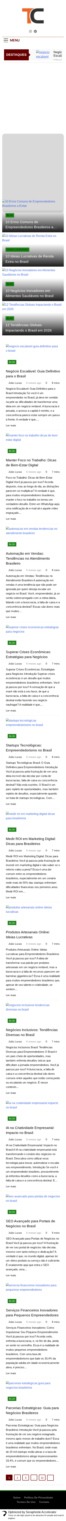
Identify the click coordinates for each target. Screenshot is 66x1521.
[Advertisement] (33, 97)
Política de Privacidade (38, 1497)
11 (42, 1477)
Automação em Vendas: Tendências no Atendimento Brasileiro (28, 558)
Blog (10, 215)
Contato (44, 1501)
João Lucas (15, 382)
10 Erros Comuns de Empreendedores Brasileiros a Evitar (29, 227)
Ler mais (11, 425)
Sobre (17, 1497)
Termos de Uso (26, 1501)
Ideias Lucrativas (17, 249)
